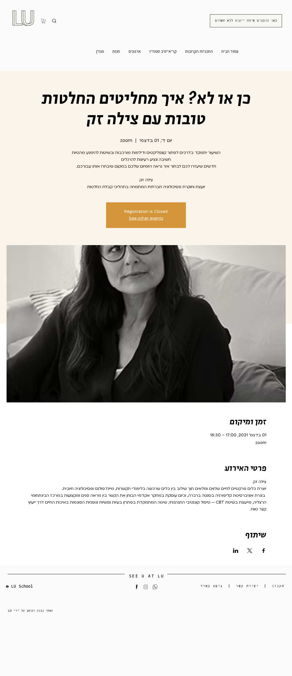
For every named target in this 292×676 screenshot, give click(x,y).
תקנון (278, 586)
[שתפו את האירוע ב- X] (249, 550)
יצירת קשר (247, 586)
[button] (43, 21)
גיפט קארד (211, 586)
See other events (146, 218)
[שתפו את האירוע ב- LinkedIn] (235, 550)
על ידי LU (17, 610)
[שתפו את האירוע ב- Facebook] (263, 550)
